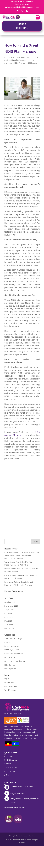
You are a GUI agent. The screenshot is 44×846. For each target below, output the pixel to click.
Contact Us (10, 771)
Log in (6, 679)
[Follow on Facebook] (17, 11)
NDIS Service (32, 63)
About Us (9, 756)
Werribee (32, 836)
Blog (7, 775)
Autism (7, 60)
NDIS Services (11, 760)
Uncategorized (10, 668)
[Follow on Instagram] (27, 11)
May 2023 (8, 621)
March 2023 (9, 628)
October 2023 (9, 602)
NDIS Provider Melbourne (14, 661)
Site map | (25, 836)
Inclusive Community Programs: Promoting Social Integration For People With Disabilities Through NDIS (21, 555)
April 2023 (8, 625)
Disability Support (11, 650)
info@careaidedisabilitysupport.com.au (23, 7)
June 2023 (8, 617)
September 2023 (11, 606)
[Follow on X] (22, 11)
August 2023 (9, 609)
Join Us (8, 763)
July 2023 (8, 613)
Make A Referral (22, 26)
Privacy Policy (14, 836)
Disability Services (18, 60)
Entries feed (9, 682)
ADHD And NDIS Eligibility (27, 57)
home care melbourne (13, 653)
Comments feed (10, 686)
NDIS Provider (20, 63)
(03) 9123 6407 (23, 4)
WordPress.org (10, 690)
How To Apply (11, 767)
